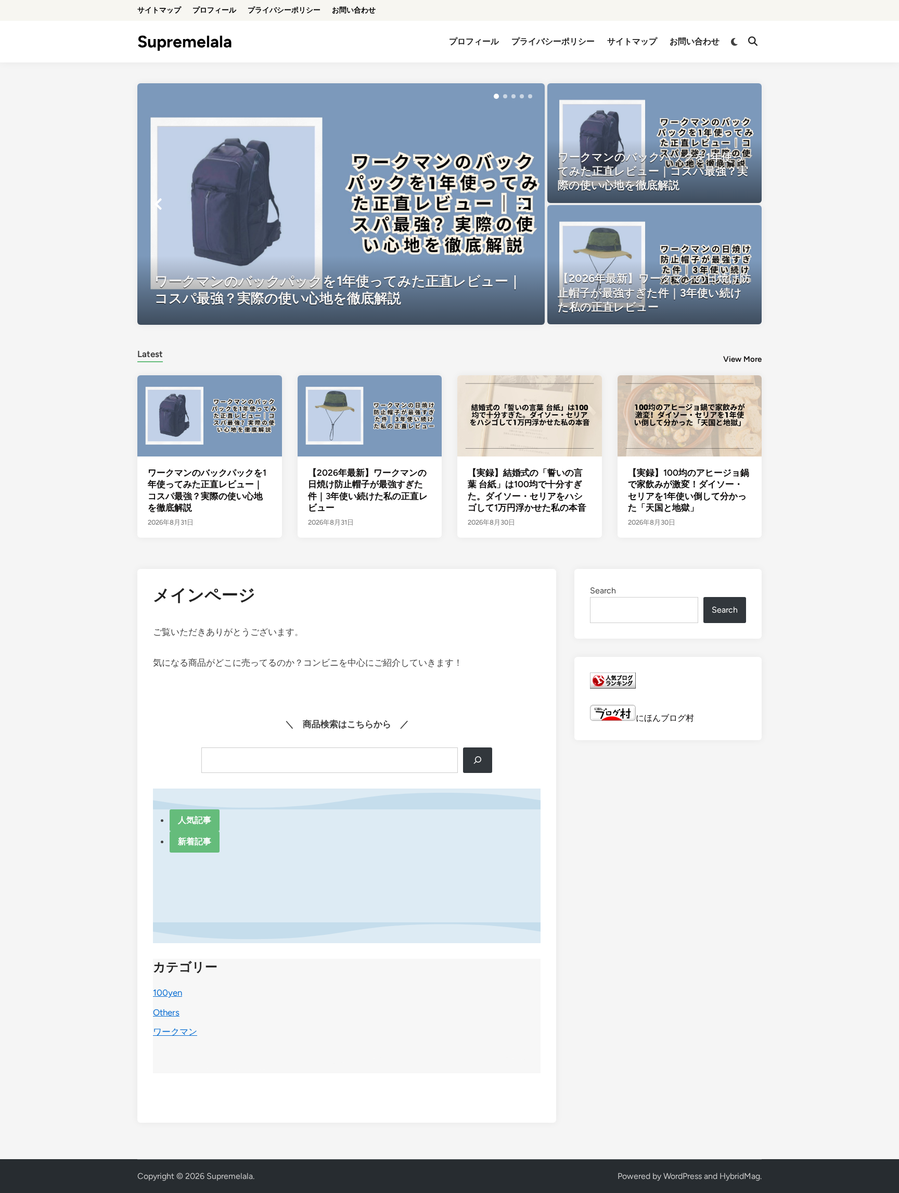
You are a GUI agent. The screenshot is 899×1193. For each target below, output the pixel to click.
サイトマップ (159, 10)
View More (742, 359)
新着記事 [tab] (194, 841)
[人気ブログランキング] (613, 686)
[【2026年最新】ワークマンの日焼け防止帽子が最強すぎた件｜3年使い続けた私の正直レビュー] (654, 265)
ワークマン (175, 1031)
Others (166, 1012)
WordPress (682, 1176)
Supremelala (184, 42)
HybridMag (740, 1176)
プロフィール (214, 10)
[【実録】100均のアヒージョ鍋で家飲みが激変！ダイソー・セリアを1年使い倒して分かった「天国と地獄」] (690, 415)
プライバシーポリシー (284, 10)
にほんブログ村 (665, 718)
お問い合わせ (354, 10)
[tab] (150, 352)
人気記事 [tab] (194, 820)
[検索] (477, 760)
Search (603, 590)
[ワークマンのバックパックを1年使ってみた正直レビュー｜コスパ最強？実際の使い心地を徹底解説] (341, 204)
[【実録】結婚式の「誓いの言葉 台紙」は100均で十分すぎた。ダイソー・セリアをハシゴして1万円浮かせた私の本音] (529, 415)
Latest (150, 354)
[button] (496, 96)
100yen (167, 992)
